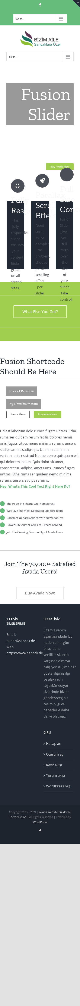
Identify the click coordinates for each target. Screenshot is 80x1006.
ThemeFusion (17, 817)
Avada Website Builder (53, 812)
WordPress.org (58, 786)
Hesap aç (53, 743)
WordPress (40, 822)
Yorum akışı (55, 775)
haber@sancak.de (20, 640)
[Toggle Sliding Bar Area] (76, 4)
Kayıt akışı (54, 765)
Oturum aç (54, 754)
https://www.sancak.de (24, 653)
